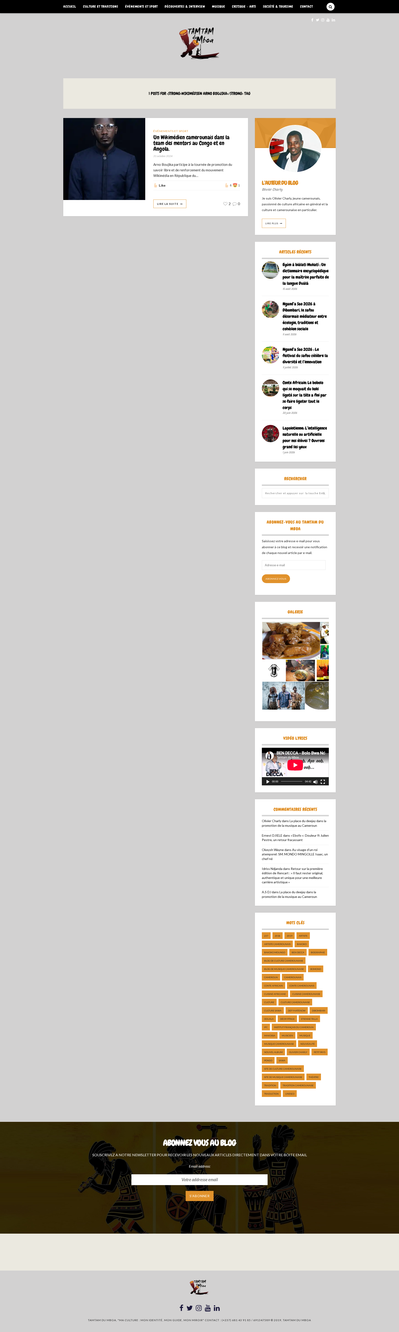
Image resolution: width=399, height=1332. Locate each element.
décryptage (287, 1018)
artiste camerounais (277, 944)
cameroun (271, 977)
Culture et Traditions (100, 6)
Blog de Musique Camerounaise (284, 969)
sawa (282, 1060)
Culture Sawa (272, 1010)
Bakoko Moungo (274, 952)
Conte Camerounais (301, 985)
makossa (269, 1035)
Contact (306, 6)
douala (269, 1018)
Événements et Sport (141, 6)
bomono (315, 969)
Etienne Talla (309, 1018)
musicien (287, 1035)
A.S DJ (266, 892)
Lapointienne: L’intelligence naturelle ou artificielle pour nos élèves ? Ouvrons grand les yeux (305, 437)
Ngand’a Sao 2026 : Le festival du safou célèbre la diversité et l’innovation (305, 355)
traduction (271, 1093)
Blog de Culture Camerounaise (283, 960)
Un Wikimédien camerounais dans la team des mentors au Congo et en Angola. (191, 143)
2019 (289, 935)
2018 (277, 935)
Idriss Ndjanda (272, 869)
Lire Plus (271, 223)
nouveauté (307, 1043)
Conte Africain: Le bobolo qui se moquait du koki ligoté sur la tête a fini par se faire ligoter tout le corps (304, 395)
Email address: (199, 1166)
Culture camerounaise (295, 1002)
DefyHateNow (296, 1010)
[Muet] (315, 782)
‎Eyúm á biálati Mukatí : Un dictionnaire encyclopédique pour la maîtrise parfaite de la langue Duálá (306, 274)
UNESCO (289, 1093)
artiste (303, 935)
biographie (318, 952)
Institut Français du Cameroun (294, 1027)
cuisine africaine (275, 994)
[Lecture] (268, 782)
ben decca (298, 952)
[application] (295, 766)
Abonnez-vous (276, 578)
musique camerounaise (279, 1043)
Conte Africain (273, 985)
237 (266, 935)
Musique (218, 6)
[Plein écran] (322, 782)
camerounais (292, 977)
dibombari (318, 1010)
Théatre (314, 1077)
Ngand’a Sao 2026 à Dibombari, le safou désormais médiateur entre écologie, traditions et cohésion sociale (305, 316)
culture (269, 1002)
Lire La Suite (167, 204)
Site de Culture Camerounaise (283, 1068)
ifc (266, 1027)
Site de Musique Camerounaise (283, 1077)
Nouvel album (273, 1052)
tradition (270, 1085)
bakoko (302, 944)
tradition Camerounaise (298, 1085)
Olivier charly (298, 1052)
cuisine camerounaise (306, 994)
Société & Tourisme (278, 6)
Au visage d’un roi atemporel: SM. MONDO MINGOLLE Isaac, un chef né (295, 854)
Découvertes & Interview (185, 6)
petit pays (319, 1052)
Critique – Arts (244, 6)
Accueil (69, 6)
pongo (268, 1060)
